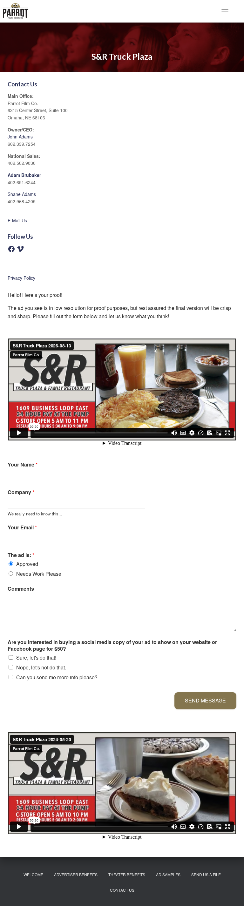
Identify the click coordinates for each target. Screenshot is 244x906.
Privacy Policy (21, 278)
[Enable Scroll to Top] (231, 893)
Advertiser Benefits (76, 874)
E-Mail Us (17, 220)
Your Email (22, 527)
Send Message (205, 700)
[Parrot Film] (18, 11)
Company (21, 492)
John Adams (20, 136)
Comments (21, 589)
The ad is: (21, 555)
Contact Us (122, 890)
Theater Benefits (126, 874)
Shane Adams (22, 194)
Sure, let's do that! (36, 657)
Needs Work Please (38, 573)
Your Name (22, 464)
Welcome (33, 874)
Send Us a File (206, 874)
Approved (27, 563)
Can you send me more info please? (57, 677)
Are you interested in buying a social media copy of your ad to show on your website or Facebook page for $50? (112, 645)
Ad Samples (168, 874)
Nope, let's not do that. (41, 667)
